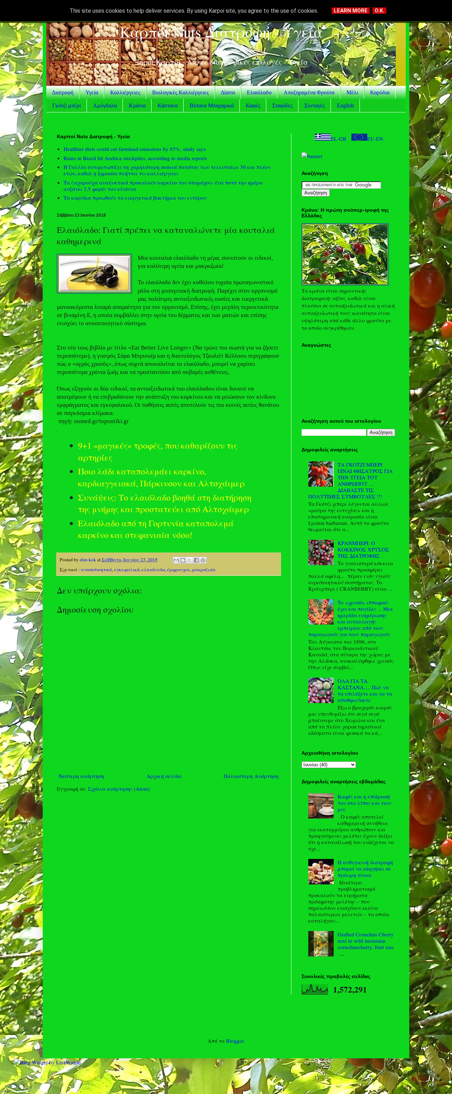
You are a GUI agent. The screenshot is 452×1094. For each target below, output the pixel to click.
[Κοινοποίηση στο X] (189, 560)
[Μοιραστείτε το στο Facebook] (196, 560)
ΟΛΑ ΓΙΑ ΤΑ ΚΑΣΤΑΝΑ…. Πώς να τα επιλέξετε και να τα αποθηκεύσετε (365, 690)
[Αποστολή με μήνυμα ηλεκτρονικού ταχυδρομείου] (176, 560)
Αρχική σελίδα (164, 775)
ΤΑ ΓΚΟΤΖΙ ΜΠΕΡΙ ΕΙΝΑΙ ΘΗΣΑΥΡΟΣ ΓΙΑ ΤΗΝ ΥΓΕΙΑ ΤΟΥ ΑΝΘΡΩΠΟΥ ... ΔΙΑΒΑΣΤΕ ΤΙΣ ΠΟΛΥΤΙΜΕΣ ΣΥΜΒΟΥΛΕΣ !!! (350, 480)
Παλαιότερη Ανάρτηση (251, 775)
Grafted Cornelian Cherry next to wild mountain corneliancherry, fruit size (366, 940)
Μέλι (352, 92)
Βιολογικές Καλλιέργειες (180, 92)
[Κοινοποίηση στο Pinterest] (203, 560)
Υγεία (91, 92)
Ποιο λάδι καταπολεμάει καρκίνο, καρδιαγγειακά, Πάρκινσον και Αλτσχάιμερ (161, 477)
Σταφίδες (282, 106)
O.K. (379, 10)
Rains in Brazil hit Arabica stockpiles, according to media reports (135, 158)
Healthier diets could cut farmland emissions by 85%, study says (135, 148)
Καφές (253, 106)
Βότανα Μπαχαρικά (212, 106)
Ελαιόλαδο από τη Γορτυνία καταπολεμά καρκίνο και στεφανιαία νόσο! (156, 529)
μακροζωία (204, 569)
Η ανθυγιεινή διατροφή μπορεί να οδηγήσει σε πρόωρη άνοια (365, 868)
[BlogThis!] (182, 560)
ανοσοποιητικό (96, 569)
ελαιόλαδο (153, 569)
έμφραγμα (178, 569)
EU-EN (375, 138)
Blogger (234, 1040)
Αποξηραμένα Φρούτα (309, 92)
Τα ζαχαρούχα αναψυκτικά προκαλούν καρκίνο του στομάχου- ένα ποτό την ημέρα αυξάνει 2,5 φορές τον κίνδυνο (163, 185)
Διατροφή (62, 92)
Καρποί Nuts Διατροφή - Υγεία (221, 32)
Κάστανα (167, 106)
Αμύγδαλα (105, 106)
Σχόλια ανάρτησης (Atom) (119, 788)
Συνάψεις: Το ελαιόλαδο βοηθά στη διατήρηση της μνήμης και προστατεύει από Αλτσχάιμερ (164, 503)
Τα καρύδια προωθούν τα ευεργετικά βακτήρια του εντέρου (135, 197)
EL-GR (338, 138)
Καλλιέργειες (125, 92)
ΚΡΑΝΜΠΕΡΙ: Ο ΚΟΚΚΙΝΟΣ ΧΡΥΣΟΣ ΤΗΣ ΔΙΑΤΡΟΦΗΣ (363, 549)
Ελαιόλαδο (259, 92)
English (345, 106)
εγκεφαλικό (126, 569)
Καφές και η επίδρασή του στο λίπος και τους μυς (365, 803)
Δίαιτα (228, 92)
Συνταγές (314, 106)
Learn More (351, 10)
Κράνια (137, 106)
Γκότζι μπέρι (66, 106)
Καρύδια (379, 92)
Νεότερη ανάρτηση (81, 775)
